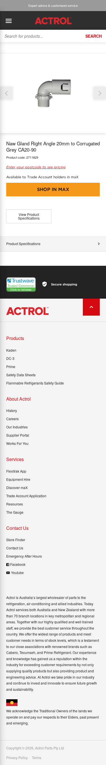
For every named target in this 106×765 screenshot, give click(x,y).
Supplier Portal (17, 435)
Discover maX (17, 487)
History (11, 410)
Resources (14, 504)
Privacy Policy (17, 758)
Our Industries (17, 426)
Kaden (11, 350)
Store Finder (15, 539)
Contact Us (14, 547)
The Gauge (14, 512)
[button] (99, 93)
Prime (10, 366)
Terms (36, 758)
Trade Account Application (26, 495)
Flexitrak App (16, 471)
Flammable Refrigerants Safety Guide (35, 383)
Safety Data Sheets (21, 374)
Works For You (17, 443)
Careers (12, 418)
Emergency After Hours (24, 556)
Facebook (17, 564)
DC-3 (10, 358)
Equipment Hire (18, 479)
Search (93, 36)
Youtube (17, 572)
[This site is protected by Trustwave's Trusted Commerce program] (21, 284)
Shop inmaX (53, 189)
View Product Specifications (29, 216)
